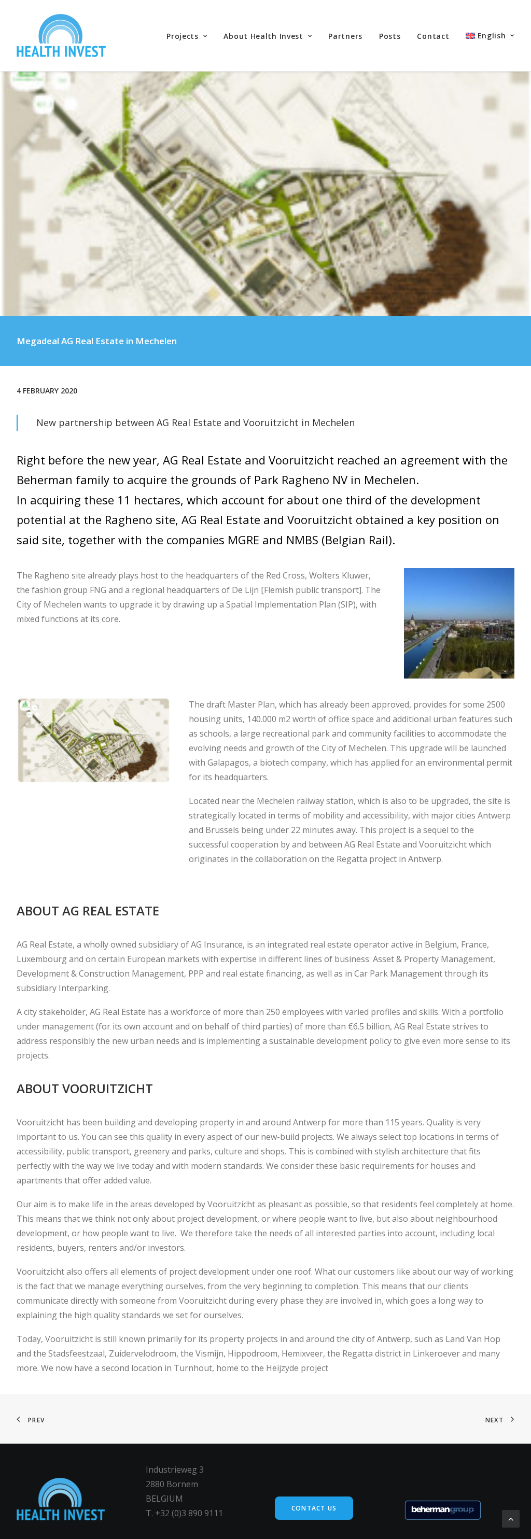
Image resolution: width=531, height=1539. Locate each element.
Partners (345, 36)
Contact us (314, 1508)
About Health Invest (263, 36)
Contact (433, 36)
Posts (390, 36)
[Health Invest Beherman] (61, 35)
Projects (182, 36)
